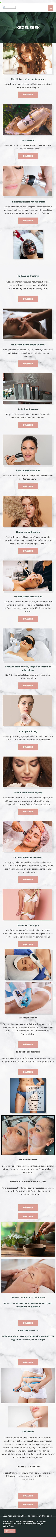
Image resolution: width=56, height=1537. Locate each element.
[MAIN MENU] (51, 8)
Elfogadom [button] (9, 1531)
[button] (28, 95)
